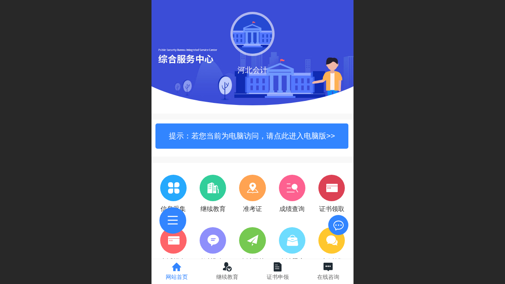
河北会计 (252, 70)
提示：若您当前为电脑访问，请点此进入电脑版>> (252, 136)
